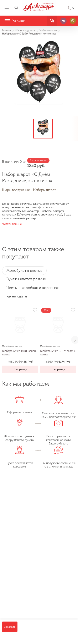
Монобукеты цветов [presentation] (24, 270)
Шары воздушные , (17, 190)
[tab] (24, 270)
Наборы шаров (44, 190)
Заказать (9, 626)
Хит (46, 310)
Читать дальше (12, 224)
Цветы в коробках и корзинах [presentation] (32, 287)
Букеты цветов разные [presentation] (26, 279)
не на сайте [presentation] (16, 296)
